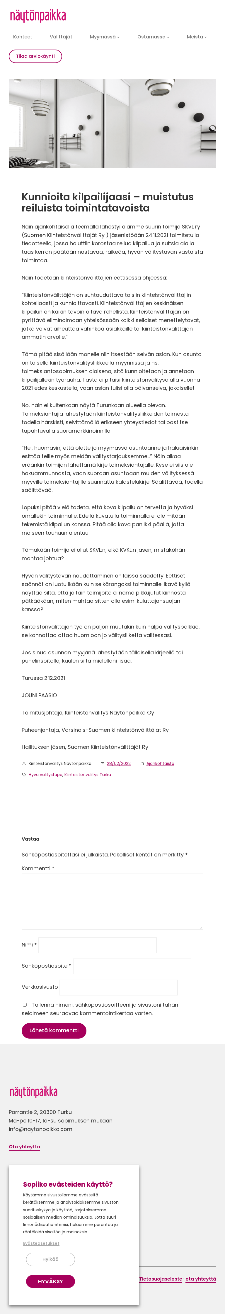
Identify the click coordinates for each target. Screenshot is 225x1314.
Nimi (29, 944)
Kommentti (38, 868)
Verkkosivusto (40, 986)
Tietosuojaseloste (160, 1279)
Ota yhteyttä (24, 1146)
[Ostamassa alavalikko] (168, 36)
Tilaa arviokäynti (35, 56)
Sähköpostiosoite (46, 965)
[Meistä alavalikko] (205, 36)
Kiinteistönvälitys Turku (87, 775)
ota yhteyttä (200, 1279)
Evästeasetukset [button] (41, 1243)
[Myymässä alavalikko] (118, 36)
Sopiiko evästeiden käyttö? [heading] (68, 1184)
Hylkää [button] (50, 1259)
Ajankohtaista (160, 763)
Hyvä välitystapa (45, 775)
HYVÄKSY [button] (50, 1281)
